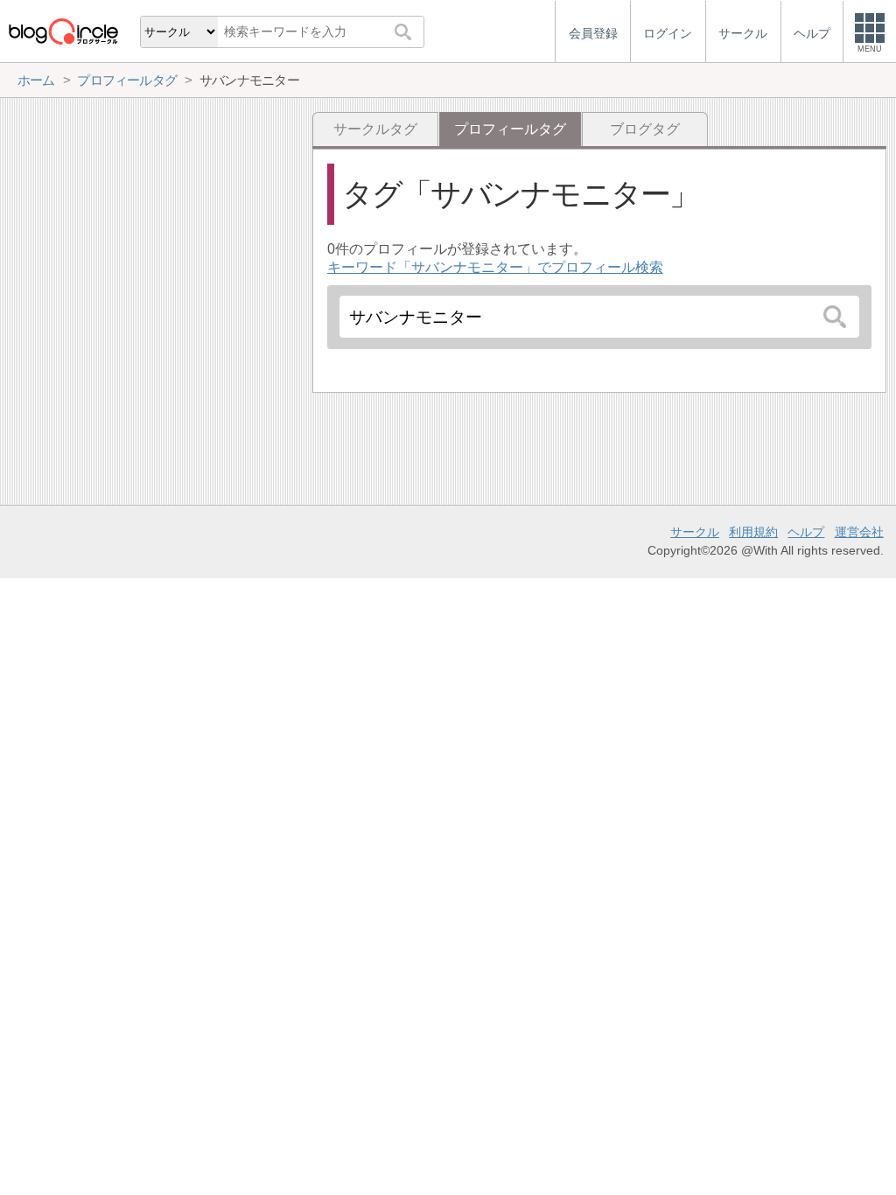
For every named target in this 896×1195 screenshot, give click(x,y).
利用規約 (753, 532)
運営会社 (859, 532)
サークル (694, 532)
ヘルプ (806, 532)
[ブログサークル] (63, 31)
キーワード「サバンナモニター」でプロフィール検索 (495, 267)
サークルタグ (375, 129)
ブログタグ (645, 129)
